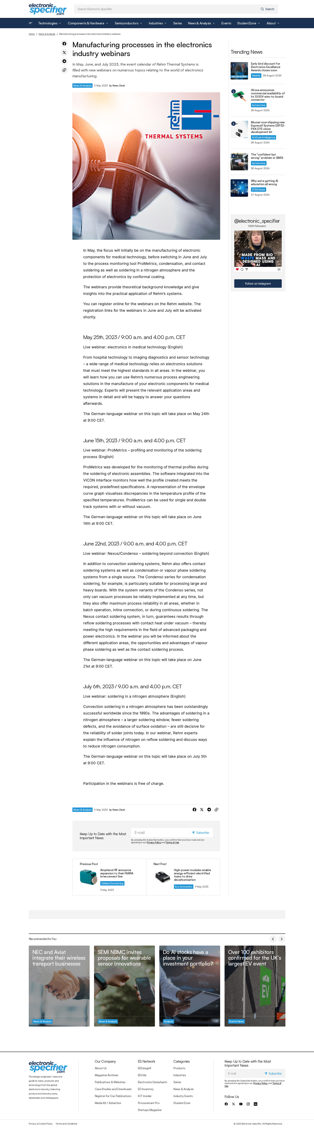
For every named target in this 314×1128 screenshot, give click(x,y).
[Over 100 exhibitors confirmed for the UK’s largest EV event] (255, 986)
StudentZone (181, 1103)
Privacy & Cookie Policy (41, 1123)
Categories (181, 1061)
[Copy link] (64, 70)
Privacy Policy (154, 842)
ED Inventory (146, 1089)
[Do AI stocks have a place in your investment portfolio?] (189, 986)
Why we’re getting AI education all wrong (264, 182)
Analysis (168, 1021)
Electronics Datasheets (152, 1082)
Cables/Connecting (112, 883)
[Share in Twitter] (64, 52)
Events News (236, 1021)
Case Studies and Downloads (113, 1089)
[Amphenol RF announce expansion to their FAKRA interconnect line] (109, 877)
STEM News (258, 189)
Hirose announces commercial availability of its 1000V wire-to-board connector (268, 94)
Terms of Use (172, 842)
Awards (256, 75)
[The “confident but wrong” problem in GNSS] (239, 161)
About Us (101, 1068)
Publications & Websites (110, 1082)
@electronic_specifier (257, 220)
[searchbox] (166, 9)
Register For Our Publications (113, 1096)
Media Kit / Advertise (108, 1103)
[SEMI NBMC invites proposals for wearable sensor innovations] (124, 986)
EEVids (142, 1075)
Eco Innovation (183, 886)
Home (32, 34)
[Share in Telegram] (64, 61)
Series (177, 1082)
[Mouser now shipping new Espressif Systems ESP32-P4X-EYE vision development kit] (239, 129)
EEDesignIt (144, 1068)
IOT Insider (145, 1096)
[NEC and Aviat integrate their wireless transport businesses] (59, 986)
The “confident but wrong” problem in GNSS (267, 156)
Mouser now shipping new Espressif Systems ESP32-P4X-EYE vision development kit (268, 127)
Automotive (258, 105)
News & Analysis (47, 34)
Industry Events (183, 1096)
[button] (30, 23)
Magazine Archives (106, 1075)
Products (179, 1068)
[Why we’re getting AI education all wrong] (239, 188)
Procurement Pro (148, 1103)
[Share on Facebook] (64, 43)
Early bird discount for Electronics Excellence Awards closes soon (265, 67)
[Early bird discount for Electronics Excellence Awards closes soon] (239, 70)
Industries (179, 1075)
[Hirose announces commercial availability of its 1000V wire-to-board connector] (239, 97)
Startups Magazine (149, 1110)
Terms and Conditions (66, 1123)
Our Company (105, 1061)
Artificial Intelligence (263, 137)
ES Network (146, 1061)
